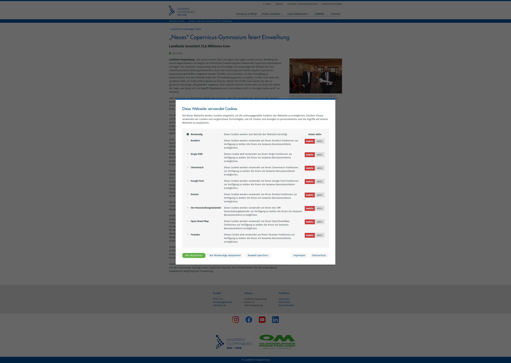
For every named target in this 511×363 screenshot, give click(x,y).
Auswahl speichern (258, 255)
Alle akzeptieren (194, 255)
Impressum (299, 255)
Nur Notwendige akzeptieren (225, 255)
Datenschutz (319, 255)
